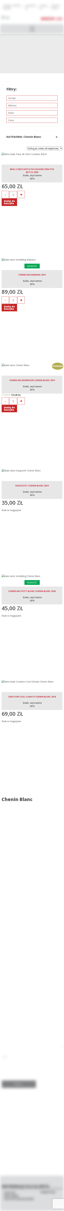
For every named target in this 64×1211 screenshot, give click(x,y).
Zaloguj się (43, 7)
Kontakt (10, 1192)
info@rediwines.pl (32, 905)
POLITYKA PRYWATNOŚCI (19, 1198)
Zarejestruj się (30, 7)
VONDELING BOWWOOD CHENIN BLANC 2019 (32, 380)
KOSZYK (47, 18)
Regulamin (11, 1195)
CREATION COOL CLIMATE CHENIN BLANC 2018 (32, 696)
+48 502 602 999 (32, 902)
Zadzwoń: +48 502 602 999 (11, 7)
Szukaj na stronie (55, 7)
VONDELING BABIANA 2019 (32, 274)
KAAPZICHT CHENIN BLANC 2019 (32, 485)
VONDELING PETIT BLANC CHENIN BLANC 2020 (32, 591)
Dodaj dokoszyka (9, 202)
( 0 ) (59, 18)
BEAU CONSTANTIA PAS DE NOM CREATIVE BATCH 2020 (32, 171)
